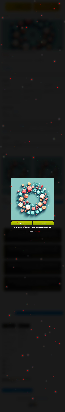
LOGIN (43, 223)
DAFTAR (21, 223)
